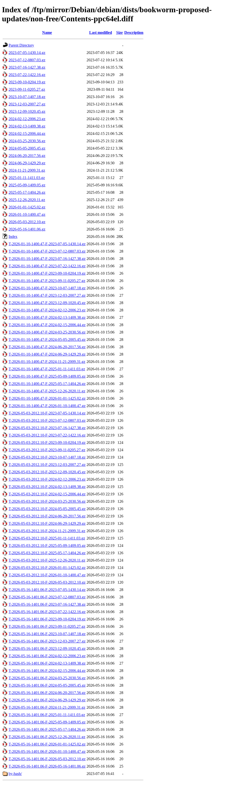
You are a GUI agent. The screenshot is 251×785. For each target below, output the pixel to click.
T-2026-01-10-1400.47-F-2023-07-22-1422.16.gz (47, 266)
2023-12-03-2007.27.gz (27, 104)
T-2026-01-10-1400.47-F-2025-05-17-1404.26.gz (47, 384)
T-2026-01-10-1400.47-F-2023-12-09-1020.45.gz (47, 303)
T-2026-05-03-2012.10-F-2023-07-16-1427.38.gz (47, 428)
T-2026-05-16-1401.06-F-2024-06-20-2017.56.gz (47, 693)
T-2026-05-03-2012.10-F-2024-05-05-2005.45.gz (47, 509)
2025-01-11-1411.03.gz (27, 178)
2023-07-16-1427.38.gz (27, 67)
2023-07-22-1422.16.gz (27, 75)
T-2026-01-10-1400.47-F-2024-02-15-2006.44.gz (47, 325)
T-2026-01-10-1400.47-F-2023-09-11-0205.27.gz (47, 281)
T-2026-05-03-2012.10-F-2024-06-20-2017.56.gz (47, 516)
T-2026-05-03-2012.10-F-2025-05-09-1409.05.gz (47, 545)
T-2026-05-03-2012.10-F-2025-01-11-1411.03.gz (47, 538)
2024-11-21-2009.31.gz (27, 170)
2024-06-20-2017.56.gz (27, 156)
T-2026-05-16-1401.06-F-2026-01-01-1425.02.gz (47, 744)
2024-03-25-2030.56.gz (27, 141)
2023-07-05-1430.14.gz (27, 53)
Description (133, 32)
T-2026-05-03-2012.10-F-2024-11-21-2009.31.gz (47, 531)
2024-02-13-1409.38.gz (27, 126)
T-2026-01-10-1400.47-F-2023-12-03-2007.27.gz (47, 295)
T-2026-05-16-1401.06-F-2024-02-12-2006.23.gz (47, 656)
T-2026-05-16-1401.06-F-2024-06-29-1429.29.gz (47, 700)
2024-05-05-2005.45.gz (27, 148)
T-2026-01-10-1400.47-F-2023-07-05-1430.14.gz (47, 244)
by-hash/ (15, 774)
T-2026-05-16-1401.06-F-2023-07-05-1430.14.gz (47, 590)
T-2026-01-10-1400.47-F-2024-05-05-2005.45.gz (47, 339)
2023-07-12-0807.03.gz (27, 60)
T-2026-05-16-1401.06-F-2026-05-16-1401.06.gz (47, 766)
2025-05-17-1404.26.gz (27, 192)
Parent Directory (21, 45)
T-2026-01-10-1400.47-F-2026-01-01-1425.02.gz (47, 398)
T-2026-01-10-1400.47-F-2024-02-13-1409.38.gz (47, 317)
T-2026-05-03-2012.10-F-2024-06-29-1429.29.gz (47, 523)
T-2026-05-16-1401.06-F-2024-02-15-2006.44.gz (47, 671)
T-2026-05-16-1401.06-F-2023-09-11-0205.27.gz (47, 626)
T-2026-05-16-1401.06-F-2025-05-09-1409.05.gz (47, 722)
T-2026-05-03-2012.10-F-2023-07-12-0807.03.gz (47, 420)
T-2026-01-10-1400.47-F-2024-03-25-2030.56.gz (47, 332)
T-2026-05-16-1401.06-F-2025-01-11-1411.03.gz (47, 715)
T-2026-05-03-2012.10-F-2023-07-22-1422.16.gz (47, 435)
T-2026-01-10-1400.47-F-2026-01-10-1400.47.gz (47, 406)
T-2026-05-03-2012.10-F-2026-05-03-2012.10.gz (47, 582)
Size (119, 32)
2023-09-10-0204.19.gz (27, 82)
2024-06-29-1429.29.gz (27, 163)
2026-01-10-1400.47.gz (27, 214)
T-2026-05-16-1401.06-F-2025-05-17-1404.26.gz (47, 729)
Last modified (100, 32)
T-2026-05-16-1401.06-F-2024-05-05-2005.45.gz (47, 685)
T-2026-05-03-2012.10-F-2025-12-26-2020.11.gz (47, 560)
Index (13, 236)
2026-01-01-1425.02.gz (27, 207)
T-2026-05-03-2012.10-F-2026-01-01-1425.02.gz (47, 568)
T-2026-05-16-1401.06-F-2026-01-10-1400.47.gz (47, 751)
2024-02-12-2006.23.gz (27, 119)
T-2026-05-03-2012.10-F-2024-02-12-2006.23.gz (47, 479)
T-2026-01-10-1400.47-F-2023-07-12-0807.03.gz (47, 251)
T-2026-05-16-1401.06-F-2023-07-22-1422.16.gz (47, 612)
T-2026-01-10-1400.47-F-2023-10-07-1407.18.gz (47, 288)
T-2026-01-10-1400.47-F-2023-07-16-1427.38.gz (47, 259)
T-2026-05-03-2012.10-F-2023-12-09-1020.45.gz (47, 472)
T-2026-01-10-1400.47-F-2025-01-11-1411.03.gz (47, 369)
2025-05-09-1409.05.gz (27, 185)
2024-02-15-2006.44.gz (27, 133)
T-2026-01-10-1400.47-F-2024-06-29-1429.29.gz (47, 354)
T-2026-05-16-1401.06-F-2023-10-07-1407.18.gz (47, 634)
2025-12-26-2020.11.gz (27, 200)
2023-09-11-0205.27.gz (27, 89)
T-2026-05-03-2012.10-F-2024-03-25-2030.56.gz (47, 501)
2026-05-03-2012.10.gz (27, 222)
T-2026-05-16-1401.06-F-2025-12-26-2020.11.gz (47, 737)
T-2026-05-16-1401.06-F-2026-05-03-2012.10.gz (47, 759)
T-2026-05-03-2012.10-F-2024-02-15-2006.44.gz (47, 494)
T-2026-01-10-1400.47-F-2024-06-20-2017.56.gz (47, 347)
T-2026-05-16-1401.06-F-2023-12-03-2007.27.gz (47, 641)
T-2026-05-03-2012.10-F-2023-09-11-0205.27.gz (47, 450)
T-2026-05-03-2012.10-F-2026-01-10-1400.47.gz (47, 575)
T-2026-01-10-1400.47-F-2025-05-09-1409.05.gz (47, 376)
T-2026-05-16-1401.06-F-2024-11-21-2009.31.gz (47, 707)
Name (47, 32)
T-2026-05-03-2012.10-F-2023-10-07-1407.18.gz (47, 457)
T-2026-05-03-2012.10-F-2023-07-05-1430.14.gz (47, 413)
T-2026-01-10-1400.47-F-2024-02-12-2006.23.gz (47, 310)
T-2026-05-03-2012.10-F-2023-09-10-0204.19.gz (47, 442)
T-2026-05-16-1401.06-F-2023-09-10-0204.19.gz (47, 619)
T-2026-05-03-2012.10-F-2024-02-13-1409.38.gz (47, 487)
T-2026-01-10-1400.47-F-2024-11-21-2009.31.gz (47, 362)
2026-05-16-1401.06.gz (27, 229)
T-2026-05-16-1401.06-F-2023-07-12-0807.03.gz (47, 597)
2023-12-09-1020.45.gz (27, 111)
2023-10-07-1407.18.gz (27, 97)
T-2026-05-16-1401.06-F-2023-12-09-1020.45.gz (47, 648)
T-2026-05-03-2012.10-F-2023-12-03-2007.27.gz (47, 465)
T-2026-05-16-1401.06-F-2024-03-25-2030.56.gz (47, 678)
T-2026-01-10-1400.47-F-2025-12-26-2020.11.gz (47, 391)
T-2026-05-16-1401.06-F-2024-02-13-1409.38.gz (47, 663)
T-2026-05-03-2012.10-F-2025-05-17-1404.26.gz (47, 553)
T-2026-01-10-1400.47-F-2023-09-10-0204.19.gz (47, 273)
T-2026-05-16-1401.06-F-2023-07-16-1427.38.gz (47, 604)
